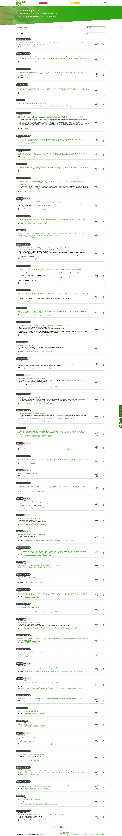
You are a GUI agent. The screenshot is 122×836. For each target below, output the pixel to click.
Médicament (38, 386)
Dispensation (42, 449)
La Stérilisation (22, 724)
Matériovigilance (40, 315)
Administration (28, 540)
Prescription (64, 449)
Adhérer (76, 3)
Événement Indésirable (30, 554)
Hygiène (37, 351)
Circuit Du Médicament (30, 209)
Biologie (27, 774)
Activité (26, 582)
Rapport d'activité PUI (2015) (26, 578)
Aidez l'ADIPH (43, 3)
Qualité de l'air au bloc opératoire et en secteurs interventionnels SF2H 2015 (41, 362)
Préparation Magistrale (66, 671)
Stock (49, 567)
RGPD (68, 834)
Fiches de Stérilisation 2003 (26, 345)
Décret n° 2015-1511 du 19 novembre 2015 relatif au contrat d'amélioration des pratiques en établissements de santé (52, 653)
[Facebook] (67, 833)
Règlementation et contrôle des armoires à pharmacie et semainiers (39, 565)
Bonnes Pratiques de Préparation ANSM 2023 (32, 103)
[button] (105, 3)
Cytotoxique (46, 671)
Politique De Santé (36, 436)
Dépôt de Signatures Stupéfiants (28, 473)
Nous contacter (120, 411)
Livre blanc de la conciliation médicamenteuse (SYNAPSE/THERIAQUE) (40, 202)
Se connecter (103, 834)
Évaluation (32, 300)
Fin (71, 827)
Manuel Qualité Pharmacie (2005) (28, 607)
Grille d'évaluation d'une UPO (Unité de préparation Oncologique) (38, 682)
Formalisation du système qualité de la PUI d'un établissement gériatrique (41, 814)
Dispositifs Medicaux (29, 171)
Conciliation (40, 209)
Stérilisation (49, 351)
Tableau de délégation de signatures (29, 518)
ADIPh (26, 834)
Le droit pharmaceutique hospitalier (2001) (31, 799)
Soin (45, 223)
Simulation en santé (52, 335)
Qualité (33, 46)
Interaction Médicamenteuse (48, 628)
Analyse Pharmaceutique (31, 449)
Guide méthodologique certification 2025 (30, 397)
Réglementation (42, 567)
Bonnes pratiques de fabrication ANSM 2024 (31, 378)
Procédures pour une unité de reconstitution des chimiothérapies (38, 667)
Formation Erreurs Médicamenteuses (29, 622)
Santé (51, 403)
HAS (38, 300)
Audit (19, 688)
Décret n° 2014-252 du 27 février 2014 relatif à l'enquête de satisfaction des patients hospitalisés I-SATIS (49, 698)
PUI (31, 582)
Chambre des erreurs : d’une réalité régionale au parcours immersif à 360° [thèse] (43, 325)
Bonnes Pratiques (29, 105)
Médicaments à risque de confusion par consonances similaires (37, 502)
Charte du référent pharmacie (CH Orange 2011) (33, 754)
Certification (27, 403)
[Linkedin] (64, 833)
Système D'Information (53, 283)
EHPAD (26, 300)
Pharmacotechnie (45, 105)
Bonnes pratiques (85, 834)
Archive (26, 744)
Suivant (67, 827)
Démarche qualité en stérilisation (28, 711)
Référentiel (58, 105)
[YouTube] (61, 833)
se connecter (87, 3)
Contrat (37, 105)
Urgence (41, 93)
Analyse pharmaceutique (25, 447)
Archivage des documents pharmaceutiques (31, 737)
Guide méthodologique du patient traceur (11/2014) (33, 413)
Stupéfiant (48, 475)
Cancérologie (28, 223)
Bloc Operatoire (28, 367)
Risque (43, 283)
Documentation (39, 611)
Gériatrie (27, 820)
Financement (28, 93)
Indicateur (27, 46)
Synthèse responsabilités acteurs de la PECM (32, 534)
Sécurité (40, 223)
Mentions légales (76, 834)
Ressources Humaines (35, 283)
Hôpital (26, 62)
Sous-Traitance (67, 105)
